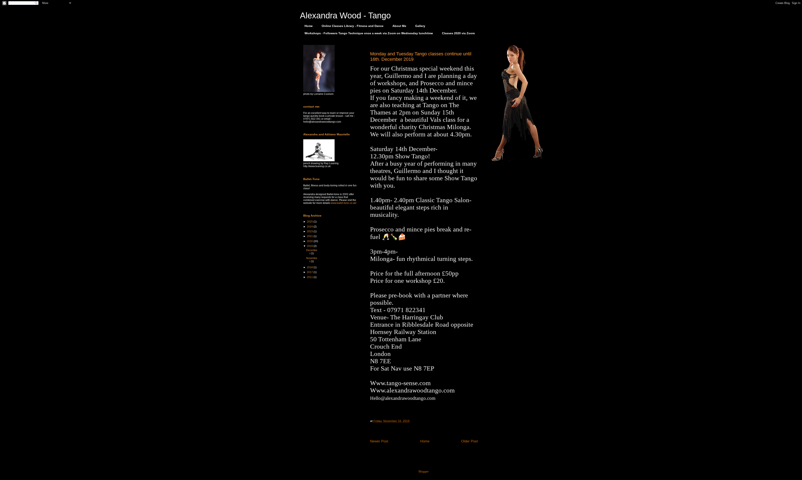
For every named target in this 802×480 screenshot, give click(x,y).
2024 (310, 226)
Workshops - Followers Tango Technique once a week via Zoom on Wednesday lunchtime (369, 33)
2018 (310, 267)
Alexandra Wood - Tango (345, 15)
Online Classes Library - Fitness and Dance (352, 26)
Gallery (420, 26)
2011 (310, 277)
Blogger (424, 471)
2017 (310, 272)
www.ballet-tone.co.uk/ (343, 203)
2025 (310, 221)
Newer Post (379, 441)
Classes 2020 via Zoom (458, 33)
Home (309, 26)
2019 (310, 246)
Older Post (469, 441)
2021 (310, 236)
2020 (310, 241)
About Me (399, 26)
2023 (310, 231)
